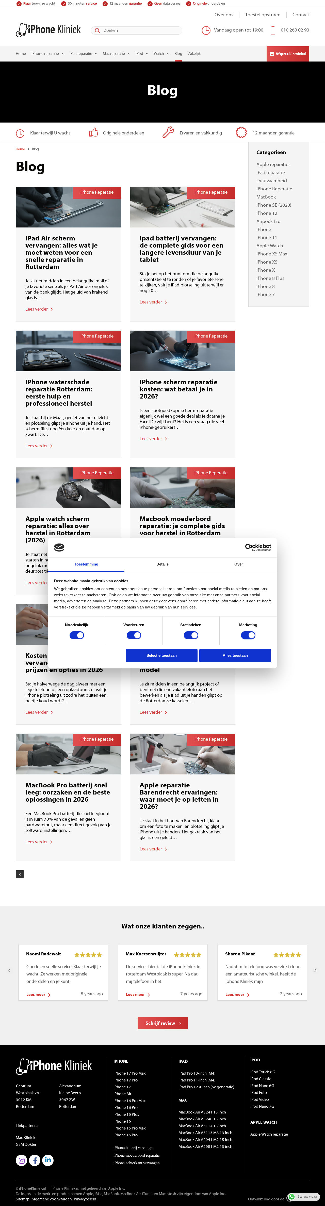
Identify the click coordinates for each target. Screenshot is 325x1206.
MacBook (266, 197)
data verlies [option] (167, 4)
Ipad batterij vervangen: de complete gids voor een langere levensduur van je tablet (181, 249)
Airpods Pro (268, 221)
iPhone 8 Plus (270, 278)
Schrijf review (160, 1023)
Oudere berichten (20, 874)
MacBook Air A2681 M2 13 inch (205, 1147)
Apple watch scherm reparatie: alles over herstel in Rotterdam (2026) (58, 530)
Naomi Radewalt (43, 954)
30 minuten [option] (82, 4)
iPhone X (265, 270)
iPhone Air (122, 1094)
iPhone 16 (122, 1122)
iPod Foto (258, 1093)
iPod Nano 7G (262, 1107)
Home (21, 54)
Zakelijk (194, 54)
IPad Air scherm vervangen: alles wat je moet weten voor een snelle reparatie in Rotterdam (61, 253)
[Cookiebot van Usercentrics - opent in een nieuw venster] (249, 547)
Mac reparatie (114, 54)
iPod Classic (260, 1079)
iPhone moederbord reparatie (136, 1155)
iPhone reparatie (45, 54)
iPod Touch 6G (262, 1072)
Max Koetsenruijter (146, 954)
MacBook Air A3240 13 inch (202, 1119)
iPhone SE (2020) (273, 205)
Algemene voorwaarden (51, 1199)
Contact (300, 15)
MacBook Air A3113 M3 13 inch (205, 1133)
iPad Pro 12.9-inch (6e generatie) (206, 1087)
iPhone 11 (266, 238)
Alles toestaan (235, 655)
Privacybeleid (85, 1199)
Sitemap (22, 1199)
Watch (159, 54)
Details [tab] (162, 564)
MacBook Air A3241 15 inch (202, 1112)
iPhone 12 (266, 213)
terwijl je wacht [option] (39, 4)
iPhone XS (267, 262)
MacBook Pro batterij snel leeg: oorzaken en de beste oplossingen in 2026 (67, 792)
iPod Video (259, 1100)
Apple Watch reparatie (269, 1135)
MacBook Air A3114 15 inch (202, 1126)
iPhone (263, 229)
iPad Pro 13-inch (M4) (197, 1074)
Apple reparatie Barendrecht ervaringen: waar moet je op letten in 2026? (179, 796)
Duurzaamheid (271, 181)
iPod (139, 54)
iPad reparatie (81, 54)
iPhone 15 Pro (125, 1135)
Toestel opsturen (263, 15)
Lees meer (35, 995)
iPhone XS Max (271, 254)
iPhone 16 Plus (126, 1115)
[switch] (134, 635)
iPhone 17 (122, 1087)
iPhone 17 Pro (125, 1080)
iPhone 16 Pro (125, 1108)
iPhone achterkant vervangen (136, 1162)
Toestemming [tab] (86, 564)
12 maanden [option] (125, 4)
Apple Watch (269, 246)
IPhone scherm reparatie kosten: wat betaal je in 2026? (179, 389)
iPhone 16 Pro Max (129, 1101)
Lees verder (36, 309)
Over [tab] (238, 564)
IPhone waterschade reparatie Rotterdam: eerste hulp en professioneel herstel (58, 393)
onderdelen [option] (209, 4)
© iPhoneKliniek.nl (31, 1189)
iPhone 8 (265, 286)
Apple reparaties (273, 164)
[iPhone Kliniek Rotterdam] (48, 30)
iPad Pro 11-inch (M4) (197, 1080)
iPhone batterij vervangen (133, 1147)
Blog (178, 54)
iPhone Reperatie (274, 189)
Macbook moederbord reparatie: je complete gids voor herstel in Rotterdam (182, 526)
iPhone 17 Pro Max (129, 1074)
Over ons (224, 15)
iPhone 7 (265, 295)
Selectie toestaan (162, 655)
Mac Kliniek (25, 1138)
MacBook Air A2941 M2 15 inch (205, 1140)
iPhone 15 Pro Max (129, 1128)
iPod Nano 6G (262, 1086)
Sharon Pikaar (240, 954)
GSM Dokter (26, 1145)
